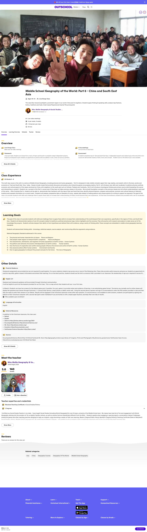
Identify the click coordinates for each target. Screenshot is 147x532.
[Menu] (91, 7)
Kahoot (6, 316)
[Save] (144, 12)
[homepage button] (63, 7)
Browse (76, 7)
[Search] (88, 7)
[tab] (4, 132)
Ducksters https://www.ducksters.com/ (16, 327)
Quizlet (6, 318)
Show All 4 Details (9, 164)
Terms (87, 2)
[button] (73, 408)
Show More (7, 203)
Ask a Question (22, 395)
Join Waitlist (140, 529)
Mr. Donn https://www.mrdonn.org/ (15, 325)
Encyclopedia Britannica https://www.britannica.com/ (20, 323)
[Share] (140, 12)
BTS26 (76, 2)
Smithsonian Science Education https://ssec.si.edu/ (20, 329)
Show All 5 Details (9, 346)
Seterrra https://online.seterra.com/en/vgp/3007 (19, 321)
